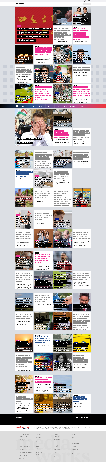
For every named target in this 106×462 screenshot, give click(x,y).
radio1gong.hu (75, 455)
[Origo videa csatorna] (84, 417)
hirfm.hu (73, 457)
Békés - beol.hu (22, 439)
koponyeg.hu (74, 446)
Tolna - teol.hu (21, 458)
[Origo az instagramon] (82, 417)
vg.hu (37, 454)
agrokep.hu (38, 455)
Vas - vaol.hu (38, 434)
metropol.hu (74, 435)
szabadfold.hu (39, 445)
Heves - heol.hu (22, 449)
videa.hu (73, 448)
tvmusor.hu (56, 452)
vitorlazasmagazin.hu (58, 449)
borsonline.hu (57, 458)
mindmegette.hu (57, 445)
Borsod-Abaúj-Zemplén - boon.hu (25, 440)
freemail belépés (86, 4)
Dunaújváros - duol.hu (23, 443)
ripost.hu (73, 434)
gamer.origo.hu (57, 440)
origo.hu (38, 448)
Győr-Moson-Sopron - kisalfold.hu (25, 446)
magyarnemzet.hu (39, 443)
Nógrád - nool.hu (22, 453)
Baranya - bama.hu (22, 437)
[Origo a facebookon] (77, 417)
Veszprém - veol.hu (40, 435)
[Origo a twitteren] (79, 417)
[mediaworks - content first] (22, 427)
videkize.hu (56, 450)
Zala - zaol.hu (39, 437)
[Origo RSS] (87, 417)
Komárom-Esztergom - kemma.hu (25, 452)
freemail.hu (74, 445)
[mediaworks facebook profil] (85, 428)
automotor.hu (56, 437)
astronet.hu (56, 436)
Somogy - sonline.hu (23, 455)
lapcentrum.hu (75, 449)
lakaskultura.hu (57, 439)
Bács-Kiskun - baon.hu (23, 436)
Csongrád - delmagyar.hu (24, 442)
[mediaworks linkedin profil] (88, 428)
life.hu (73, 437)
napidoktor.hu (57, 443)
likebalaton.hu (57, 442)
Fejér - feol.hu (21, 445)
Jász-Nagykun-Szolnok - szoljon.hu (25, 450)
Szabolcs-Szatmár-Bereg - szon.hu (25, 456)
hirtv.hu (37, 446)
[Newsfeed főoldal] (19, 417)
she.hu (73, 438)
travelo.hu (56, 446)
